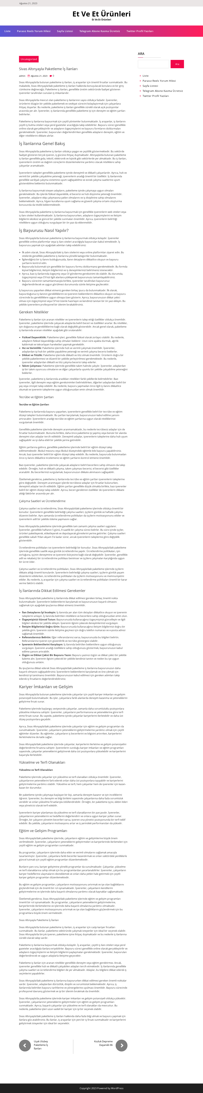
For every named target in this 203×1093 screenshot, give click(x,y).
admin (22, 75)
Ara (141, 53)
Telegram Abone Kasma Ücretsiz (100, 31)
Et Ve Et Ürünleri (101, 14)
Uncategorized (29, 59)
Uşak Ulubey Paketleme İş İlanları (41, 1045)
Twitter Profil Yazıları (140, 31)
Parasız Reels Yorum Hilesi (34, 31)
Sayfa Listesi (65, 31)
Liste (7, 31)
